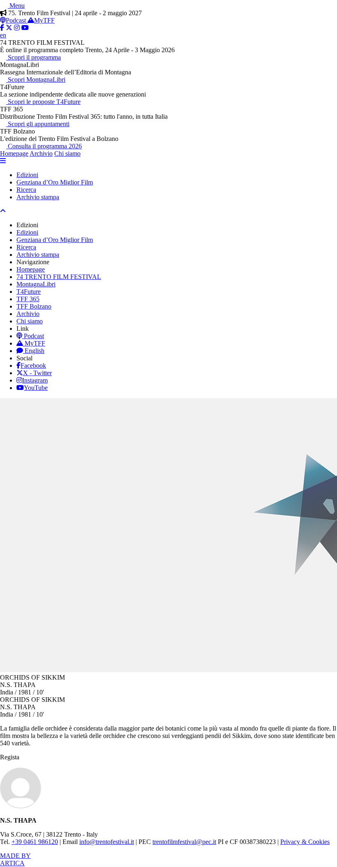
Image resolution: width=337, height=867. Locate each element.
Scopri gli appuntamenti (37, 123)
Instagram (35, 380)
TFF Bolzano (33, 306)
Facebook (33, 365)
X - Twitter (37, 372)
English (34, 350)
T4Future (28, 291)
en (3, 35)
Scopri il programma (33, 57)
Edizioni (27, 174)
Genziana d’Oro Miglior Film (54, 182)
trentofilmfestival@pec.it (184, 841)
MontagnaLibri (35, 284)
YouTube (36, 387)
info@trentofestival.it (106, 841)
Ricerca (26, 189)
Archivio (41, 153)
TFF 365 (27, 298)
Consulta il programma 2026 (44, 146)
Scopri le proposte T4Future (43, 101)
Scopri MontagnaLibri (35, 79)
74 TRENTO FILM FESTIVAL (58, 276)
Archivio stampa (37, 197)
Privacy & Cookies (305, 841)
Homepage (14, 153)
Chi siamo (67, 153)
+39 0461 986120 (35, 841)
